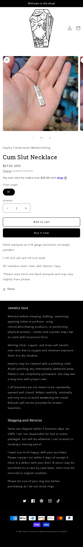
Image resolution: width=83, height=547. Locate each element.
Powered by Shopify (59, 531)
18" (9, 192)
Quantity (8, 200)
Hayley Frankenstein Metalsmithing (37, 531)
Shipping (7, 171)
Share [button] (11, 289)
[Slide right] (50, 138)
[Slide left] (33, 138)
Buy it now (41, 233)
